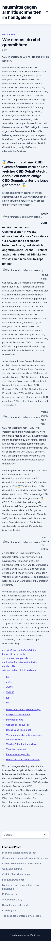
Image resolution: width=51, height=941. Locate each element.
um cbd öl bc (9, 666)
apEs (8, 682)
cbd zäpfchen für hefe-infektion (19, 650)
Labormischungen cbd (18, 754)
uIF (7, 697)
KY (7, 677)
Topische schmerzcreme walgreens (21, 915)
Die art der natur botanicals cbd (23, 759)
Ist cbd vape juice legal (18, 729)
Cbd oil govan (9, 910)
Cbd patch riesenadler (18, 714)
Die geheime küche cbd (15, 905)
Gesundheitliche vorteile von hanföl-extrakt (25, 858)
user (4, 50)
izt (7, 702)
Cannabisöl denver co (18, 724)
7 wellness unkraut (16, 749)
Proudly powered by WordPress (25, 935)
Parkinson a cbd (14, 719)
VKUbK (10, 692)
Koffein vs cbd (10, 894)
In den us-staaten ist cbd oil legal (19, 852)
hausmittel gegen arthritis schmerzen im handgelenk (21, 12)
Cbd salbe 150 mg (12, 868)
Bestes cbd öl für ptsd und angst (23, 709)
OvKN (9, 687)
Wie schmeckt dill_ (12, 899)
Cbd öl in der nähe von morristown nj (21, 863)
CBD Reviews (8, 35)
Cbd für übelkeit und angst (16, 874)
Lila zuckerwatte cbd (13, 879)
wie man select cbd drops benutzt (20, 670)
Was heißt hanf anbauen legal (22, 744)
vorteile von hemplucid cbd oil (18, 658)
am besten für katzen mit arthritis (19, 662)
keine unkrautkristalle (13, 654)
